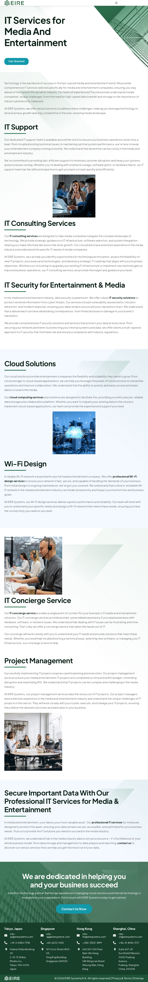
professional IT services (107, 822)
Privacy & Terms (121, 978)
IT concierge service (23, 613)
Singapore (48, 928)
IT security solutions (122, 297)
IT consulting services (24, 236)
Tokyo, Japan (13, 928)
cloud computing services (26, 397)
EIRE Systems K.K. (75, 978)
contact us (124, 843)
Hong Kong (84, 928)
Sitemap (138, 978)
